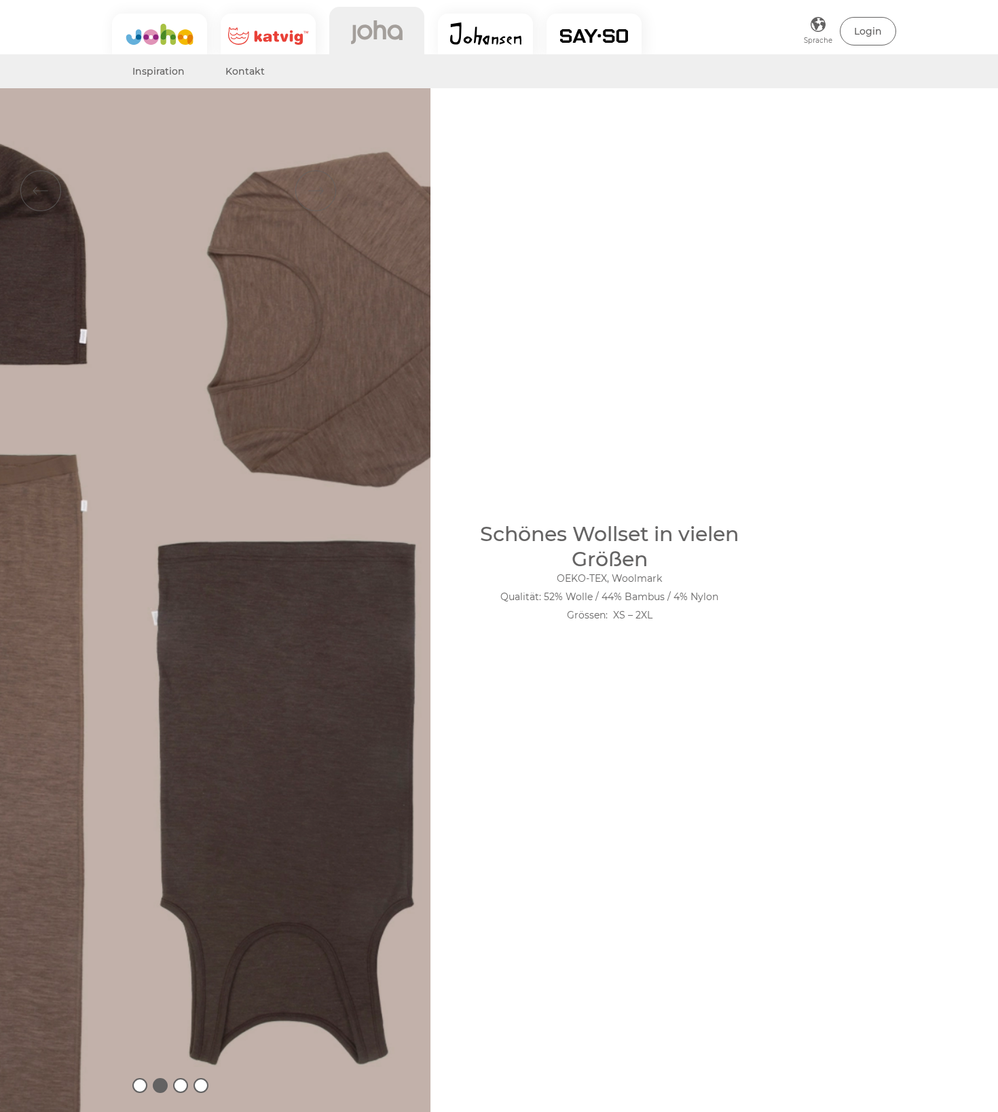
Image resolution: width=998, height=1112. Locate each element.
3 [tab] (180, 1085)
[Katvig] (268, 34)
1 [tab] (139, 1085)
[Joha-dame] (376, 30)
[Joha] (159, 34)
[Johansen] (485, 34)
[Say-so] (594, 34)
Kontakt (245, 71)
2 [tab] (160, 1085)
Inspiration (158, 71)
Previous (40, 190)
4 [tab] (200, 1085)
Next (315, 190)
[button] (868, 31)
